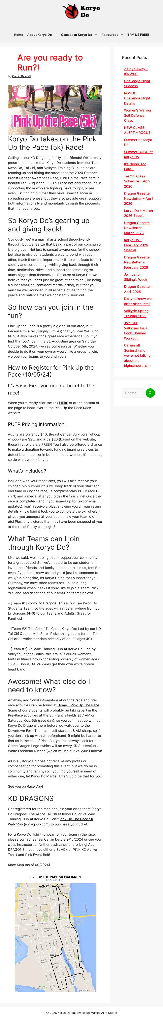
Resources (109, 35)
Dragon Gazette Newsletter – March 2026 (137, 228)
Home (18, 35)
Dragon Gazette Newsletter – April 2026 (138, 198)
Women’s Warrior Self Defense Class (137, 115)
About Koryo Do (39, 35)
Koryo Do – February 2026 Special (136, 245)
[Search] (150, 393)
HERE (63, 403)
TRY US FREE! (138, 35)
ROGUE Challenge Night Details (137, 98)
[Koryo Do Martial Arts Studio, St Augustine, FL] (81, 10)
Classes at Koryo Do (76, 35)
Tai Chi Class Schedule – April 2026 (137, 181)
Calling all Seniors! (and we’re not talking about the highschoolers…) (137, 355)
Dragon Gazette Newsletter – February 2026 (137, 262)
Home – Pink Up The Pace (78, 705)
